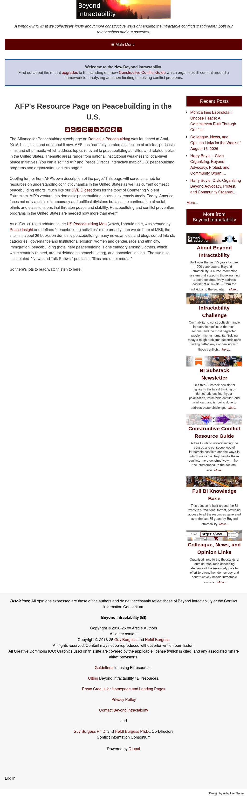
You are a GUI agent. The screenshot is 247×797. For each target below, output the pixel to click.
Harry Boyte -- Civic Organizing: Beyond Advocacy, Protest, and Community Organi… (209, 164)
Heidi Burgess (157, 639)
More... (192, 202)
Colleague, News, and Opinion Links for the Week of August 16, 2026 (215, 142)
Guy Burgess (125, 639)
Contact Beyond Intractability (123, 710)
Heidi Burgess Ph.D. (132, 731)
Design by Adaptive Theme (227, 793)
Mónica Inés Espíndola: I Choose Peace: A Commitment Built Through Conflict (213, 120)
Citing (93, 678)
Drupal (134, 748)
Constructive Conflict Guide (142, 72)
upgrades (70, 72)
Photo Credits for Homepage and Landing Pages (123, 688)
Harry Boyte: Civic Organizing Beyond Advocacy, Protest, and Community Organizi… (215, 186)
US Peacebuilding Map (87, 223)
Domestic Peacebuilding (109, 138)
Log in (10, 778)
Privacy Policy (123, 699)
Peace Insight (21, 229)
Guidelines (104, 667)
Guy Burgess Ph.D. (90, 731)
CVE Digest (81, 190)
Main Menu (123, 44)
